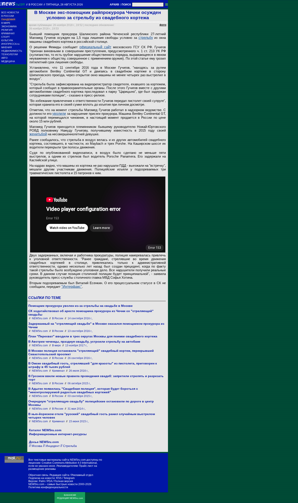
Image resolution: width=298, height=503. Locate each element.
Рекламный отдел (82, 475)
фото (162, 24)
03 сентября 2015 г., (80, 396)
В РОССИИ (7, 16)
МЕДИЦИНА (8, 61)
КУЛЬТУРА (7, 40)
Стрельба (70, 446)
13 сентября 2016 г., (80, 331)
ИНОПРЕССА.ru (10, 44)
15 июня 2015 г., (79, 421)
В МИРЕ (5, 23)
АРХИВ (114, 4)
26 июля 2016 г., (79, 370)
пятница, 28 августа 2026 (64, 4)
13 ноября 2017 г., (76, 345)
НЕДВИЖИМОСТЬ (11, 51)
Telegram (69, 478)
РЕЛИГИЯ (6, 30)
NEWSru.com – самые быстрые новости (53, 484)
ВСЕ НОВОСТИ (10, 12)
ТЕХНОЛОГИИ (9, 54)
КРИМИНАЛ (7, 33)
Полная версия (63, 481)
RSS (59, 478)
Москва (37, 446)
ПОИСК (126, 4)
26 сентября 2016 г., (80, 358)
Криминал (58, 370)
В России (36, 4)
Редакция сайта (59, 475)
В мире (56, 345)
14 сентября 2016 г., (80, 318)
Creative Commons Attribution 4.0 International (69, 462)
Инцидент (53, 446)
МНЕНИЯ (6, 47)
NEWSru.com (40, 318)
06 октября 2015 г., (79, 383)
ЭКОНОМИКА (9, 26)
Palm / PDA (45, 481)
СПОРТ (5, 37)
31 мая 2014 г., (77, 408)
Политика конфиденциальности (48, 487)
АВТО (4, 58)
